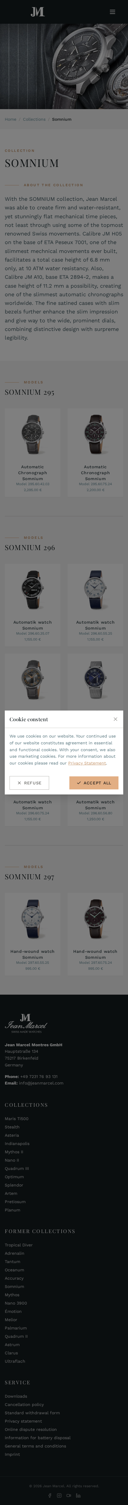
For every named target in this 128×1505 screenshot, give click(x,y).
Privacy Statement (87, 763)
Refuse (33, 783)
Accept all (97, 783)
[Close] (115, 719)
